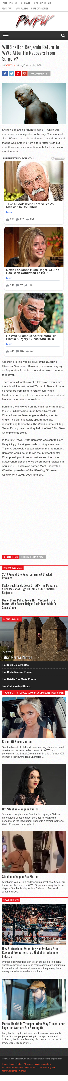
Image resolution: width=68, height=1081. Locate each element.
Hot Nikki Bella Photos (15, 664)
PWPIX (10, 65)
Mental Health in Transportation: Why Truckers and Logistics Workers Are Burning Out (33, 1026)
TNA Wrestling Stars (47, 1067)
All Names (26, 2)
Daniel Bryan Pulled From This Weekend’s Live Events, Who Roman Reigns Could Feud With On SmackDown (29, 604)
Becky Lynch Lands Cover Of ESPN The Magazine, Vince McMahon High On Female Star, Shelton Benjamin (29, 589)
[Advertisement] (34, 514)
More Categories (39, 8)
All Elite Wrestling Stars (12, 1067)
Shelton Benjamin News (32, 557)
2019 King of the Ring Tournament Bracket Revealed (27, 576)
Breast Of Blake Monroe (17, 741)
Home (5, 1064)
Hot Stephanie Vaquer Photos (20, 809)
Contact (22, 1071)
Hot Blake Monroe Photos (17, 672)
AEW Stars (7, 8)
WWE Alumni (22, 8)
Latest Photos (9, 2)
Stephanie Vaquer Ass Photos (20, 876)
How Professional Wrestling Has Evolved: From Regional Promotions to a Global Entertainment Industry (31, 952)
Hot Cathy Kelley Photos (16, 686)
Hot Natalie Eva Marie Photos (19, 679)
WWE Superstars (42, 2)
